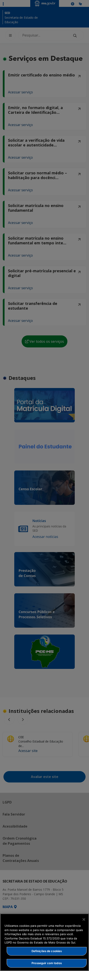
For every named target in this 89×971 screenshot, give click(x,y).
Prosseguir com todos (47, 963)
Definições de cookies (47, 951)
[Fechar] (84, 919)
